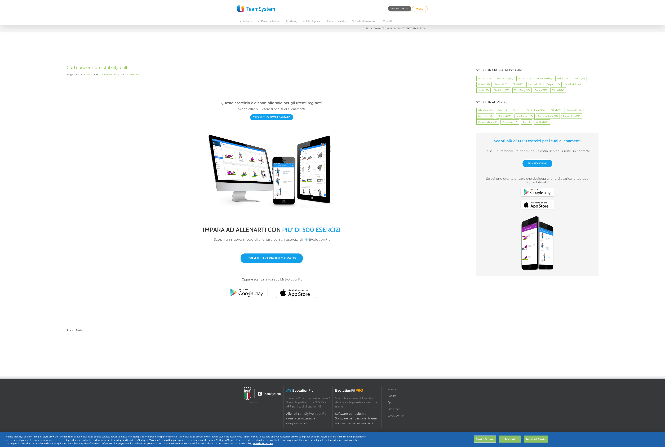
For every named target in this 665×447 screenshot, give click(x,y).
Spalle (483, 90)
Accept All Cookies (536, 438)
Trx (526, 122)
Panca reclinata (487, 122)
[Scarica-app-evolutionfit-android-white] (247, 287)
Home (369, 28)
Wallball (542, 122)
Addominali (505, 78)
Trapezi (541, 90)
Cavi (517, 110)
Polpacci (553, 84)
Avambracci (544, 78)
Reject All (509, 438)
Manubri (113, 74)
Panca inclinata (548, 116)
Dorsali (484, 84)
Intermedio (135, 74)
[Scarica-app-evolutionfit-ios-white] (296, 287)
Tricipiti (558, 90)
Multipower (524, 116)
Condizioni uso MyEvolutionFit (300, 418)
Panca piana (571, 116)
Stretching (501, 90)
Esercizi (377, 28)
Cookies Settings (485, 438)
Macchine (485, 116)
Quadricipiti (573, 84)
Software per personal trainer (356, 418)
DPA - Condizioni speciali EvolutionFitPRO (354, 423)
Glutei (518, 84)
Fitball (105, 74)
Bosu (502, 110)
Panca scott (509, 122)
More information (263, 443)
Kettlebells (574, 110)
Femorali (501, 84)
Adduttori (524, 78)
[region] (332, 439)
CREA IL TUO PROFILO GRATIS (272, 117)
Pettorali (535, 84)
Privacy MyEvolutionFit (297, 423)
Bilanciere (485, 110)
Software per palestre (350, 413)
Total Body (522, 90)
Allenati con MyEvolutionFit (306, 413)
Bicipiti (386, 28)
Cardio (579, 78)
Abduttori (484, 78)
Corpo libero (536, 110)
